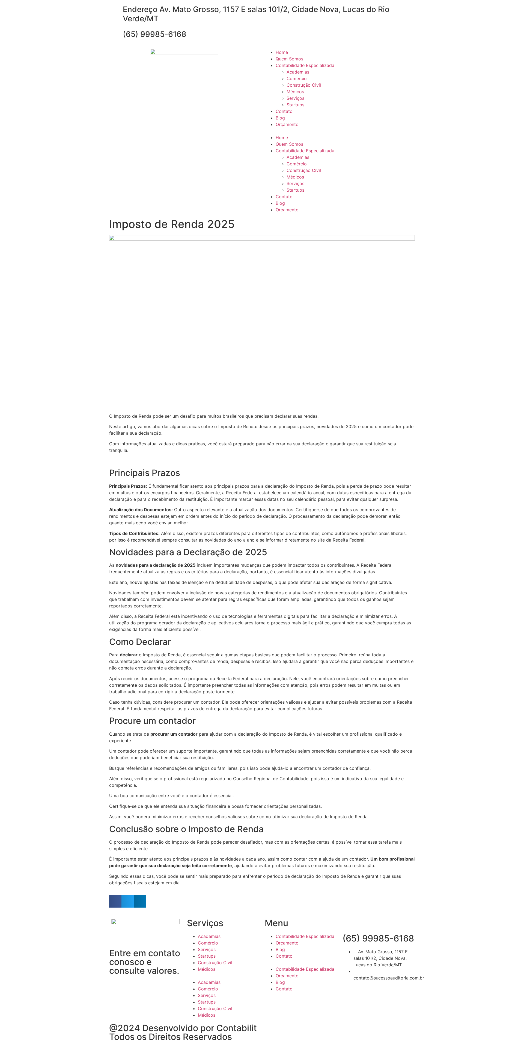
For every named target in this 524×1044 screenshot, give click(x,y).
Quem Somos (289, 59)
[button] (340, 131)
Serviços (295, 98)
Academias (298, 72)
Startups (295, 104)
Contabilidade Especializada (305, 65)
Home (282, 52)
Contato (284, 111)
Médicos (295, 91)
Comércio (297, 78)
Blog (280, 118)
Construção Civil (304, 85)
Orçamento (287, 124)
